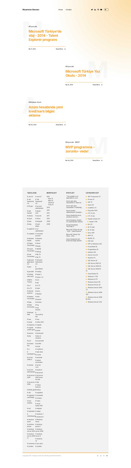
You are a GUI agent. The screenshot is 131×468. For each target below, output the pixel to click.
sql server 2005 (31, 376)
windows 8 (40, 417)
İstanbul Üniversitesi (30, 297)
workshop (31, 443)
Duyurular (33, 26)
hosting (39, 271)
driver (38, 243)
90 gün (30, 206)
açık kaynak (29, 212)
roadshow (40, 349)
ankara (30, 216)
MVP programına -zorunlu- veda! (80, 149)
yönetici (30, 446)
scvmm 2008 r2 (30, 358)
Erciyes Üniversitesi (30, 250)
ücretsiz (39, 398)
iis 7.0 (38, 285)
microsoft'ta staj (39, 315)
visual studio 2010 (39, 404)
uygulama (40, 392)
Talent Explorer (38, 386)
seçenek (39, 357)
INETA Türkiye (29, 281)
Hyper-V (93, 221)
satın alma (40, 352)
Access (91, 199)
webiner (39, 408)
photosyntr (40, 333)
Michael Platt (30, 313)
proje (38, 346)
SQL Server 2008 (94, 266)
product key (30, 344)
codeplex (31, 233)
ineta (38, 288)
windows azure (30, 420)
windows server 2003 (31, 430)
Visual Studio (93, 273)
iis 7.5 (30, 288)
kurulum (39, 302)
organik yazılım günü (31, 328)
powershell (40, 341)
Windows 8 (93, 279)
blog (29, 224)
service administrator (31, 371)
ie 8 (38, 280)
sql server (40, 372)
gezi (29, 267)
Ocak (50, 204)
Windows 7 (93, 276)
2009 (48, 221)
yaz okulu (40, 443)
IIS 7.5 (91, 230)
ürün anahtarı (29, 402)
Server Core (93, 255)
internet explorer (30, 292)
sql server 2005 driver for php (39, 377)
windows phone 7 (38, 425)
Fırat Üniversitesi (30, 255)
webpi (39, 411)
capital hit (31, 229)
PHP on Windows (95, 244)
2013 (48, 210)
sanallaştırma (31, 354)
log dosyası (37, 308)
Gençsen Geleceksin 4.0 (38, 262)
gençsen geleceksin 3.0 (30, 262)
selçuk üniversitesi (38, 361)
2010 (48, 218)
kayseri (39, 299)
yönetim (39, 446)
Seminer (92, 252)
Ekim (49, 198)
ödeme (39, 327)
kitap (29, 302)
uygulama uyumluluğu (30, 396)
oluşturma (31, 325)
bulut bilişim (37, 225)
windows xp (38, 440)
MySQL (91, 238)
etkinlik (39, 249)
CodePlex (92, 208)
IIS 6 (90, 224)
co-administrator (39, 230)
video (38, 401)
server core (38, 366)
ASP (90, 202)
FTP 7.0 (91, 213)
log (38, 305)
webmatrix (31, 411)
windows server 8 (38, 435)
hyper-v (39, 274)
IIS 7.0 (91, 227)
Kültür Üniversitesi (30, 306)
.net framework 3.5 (30, 201)
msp (29, 319)
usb (29, 392)
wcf (29, 408)
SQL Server (92, 260)
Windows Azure (35, 102)
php (29, 336)
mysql (30, 322)
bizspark (39, 221)
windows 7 (40, 414)
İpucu (91, 233)
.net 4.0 (39, 196)
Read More (59, 49)
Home (60, 10)
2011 (48, 216)
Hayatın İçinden (94, 219)
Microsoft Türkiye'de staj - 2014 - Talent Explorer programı (45, 35)
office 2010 (40, 322)
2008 (48, 224)
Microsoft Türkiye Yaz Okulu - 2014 (83, 73)
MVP (78, 142)
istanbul (39, 294)
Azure (38, 218)
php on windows (38, 337)
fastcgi (39, 251)
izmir (38, 296)
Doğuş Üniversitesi (30, 244)
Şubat (50, 202)
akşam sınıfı (38, 212)
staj (38, 382)
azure (30, 218)
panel (38, 330)
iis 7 (29, 285)
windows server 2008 (39, 430)
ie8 (38, 282)
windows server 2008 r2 (31, 436)
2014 (48, 207)
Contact (68, 10)
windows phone (30, 425)
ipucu (38, 291)
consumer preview (39, 234)
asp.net (39, 216)
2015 (50, 200)
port (29, 341)
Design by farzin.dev (38, 455)
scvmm (39, 354)
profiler (39, 343)
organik (39, 325)
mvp (38, 319)
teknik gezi (31, 390)
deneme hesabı (30, 239)
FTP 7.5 (91, 216)
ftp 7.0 (39, 254)
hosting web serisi (30, 275)
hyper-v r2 (40, 277)
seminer (30, 365)
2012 (48, 213)
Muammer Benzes (31, 9)
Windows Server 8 (95, 302)
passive (30, 333)
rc (29, 349)
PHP (91, 241)
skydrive (39, 370)
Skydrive (91, 258)
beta (29, 221)
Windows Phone (94, 285)
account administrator (39, 207)
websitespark (31, 416)
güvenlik (31, 271)
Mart (49, 200)
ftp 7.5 (38, 257)
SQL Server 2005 (94, 263)
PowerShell (92, 246)
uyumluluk (40, 395)
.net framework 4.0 (38, 201)
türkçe (39, 390)
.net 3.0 (30, 196)
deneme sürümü (38, 239)
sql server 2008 (31, 383)
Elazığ (38, 246)
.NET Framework (94, 196)
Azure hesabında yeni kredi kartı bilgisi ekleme (46, 111)
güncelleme (39, 269)
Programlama (93, 249)
